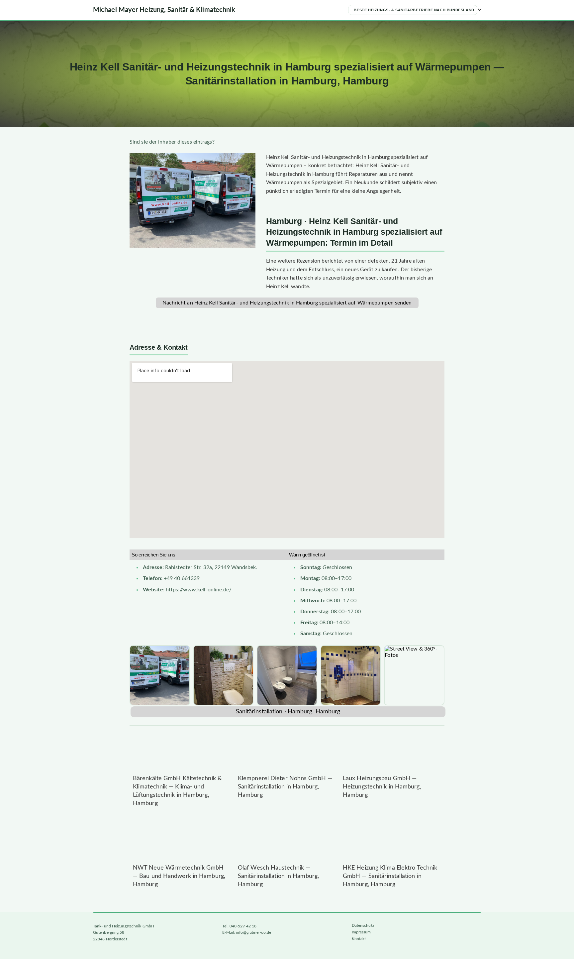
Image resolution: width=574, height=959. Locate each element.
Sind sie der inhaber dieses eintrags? (172, 142)
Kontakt (359, 939)
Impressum (361, 932)
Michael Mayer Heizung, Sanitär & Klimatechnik (164, 10)
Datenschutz (363, 925)
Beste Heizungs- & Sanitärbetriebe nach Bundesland (414, 10)
